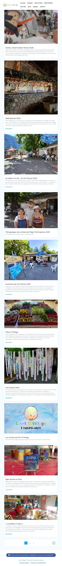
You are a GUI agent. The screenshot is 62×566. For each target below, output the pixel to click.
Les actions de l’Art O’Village (17, 437)
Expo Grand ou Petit (13, 479)
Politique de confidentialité (38, 563)
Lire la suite (8, 128)
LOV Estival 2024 (12, 388)
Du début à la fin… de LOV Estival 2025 (21, 178)
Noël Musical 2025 (13, 118)
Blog (29, 6)
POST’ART (23, 6)
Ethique (30, 3)
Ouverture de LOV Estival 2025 (18, 284)
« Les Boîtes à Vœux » (14, 524)
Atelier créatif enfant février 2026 (19, 48)
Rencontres (48, 3)
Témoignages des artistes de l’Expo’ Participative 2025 (27, 232)
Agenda (35, 6)
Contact (42, 6)
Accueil (22, 3)
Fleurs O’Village (11, 332)
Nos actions (38, 3)
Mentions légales (24, 563)
